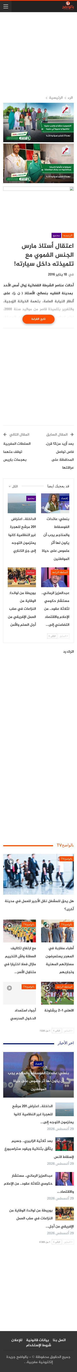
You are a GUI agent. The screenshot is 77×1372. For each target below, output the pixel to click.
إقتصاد (64, 498)
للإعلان (16, 1340)
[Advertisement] (38, 53)
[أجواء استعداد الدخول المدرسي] (19, 993)
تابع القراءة (38, 319)
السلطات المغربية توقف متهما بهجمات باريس (17, 452)
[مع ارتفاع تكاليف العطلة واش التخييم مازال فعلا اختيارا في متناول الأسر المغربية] (19, 931)
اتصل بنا (59, 1340)
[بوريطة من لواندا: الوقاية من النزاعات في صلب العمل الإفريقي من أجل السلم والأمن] (22, 577)
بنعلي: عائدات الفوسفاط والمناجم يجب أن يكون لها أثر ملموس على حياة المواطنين (38, 1081)
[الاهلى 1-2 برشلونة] (57, 993)
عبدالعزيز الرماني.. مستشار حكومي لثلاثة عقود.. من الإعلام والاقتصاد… (39, 1184)
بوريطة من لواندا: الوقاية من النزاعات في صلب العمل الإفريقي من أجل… (41, 1219)
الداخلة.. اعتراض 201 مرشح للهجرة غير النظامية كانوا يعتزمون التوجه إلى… (43, 1114)
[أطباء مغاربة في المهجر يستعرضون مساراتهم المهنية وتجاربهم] (57, 931)
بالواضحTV (66, 858)
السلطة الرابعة (60, 572)
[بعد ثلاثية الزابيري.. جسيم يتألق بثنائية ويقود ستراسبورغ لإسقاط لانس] (64, 1144)
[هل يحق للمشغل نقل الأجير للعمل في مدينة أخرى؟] (38, 874)
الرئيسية (67, 235)
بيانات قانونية (37, 1340)
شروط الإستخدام (38, 1345)
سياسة (30, 572)
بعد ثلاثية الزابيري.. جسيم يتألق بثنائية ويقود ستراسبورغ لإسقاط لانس (39, 1149)
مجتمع (56, 235)
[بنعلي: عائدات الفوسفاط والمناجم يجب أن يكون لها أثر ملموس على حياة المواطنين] (55, 503)
